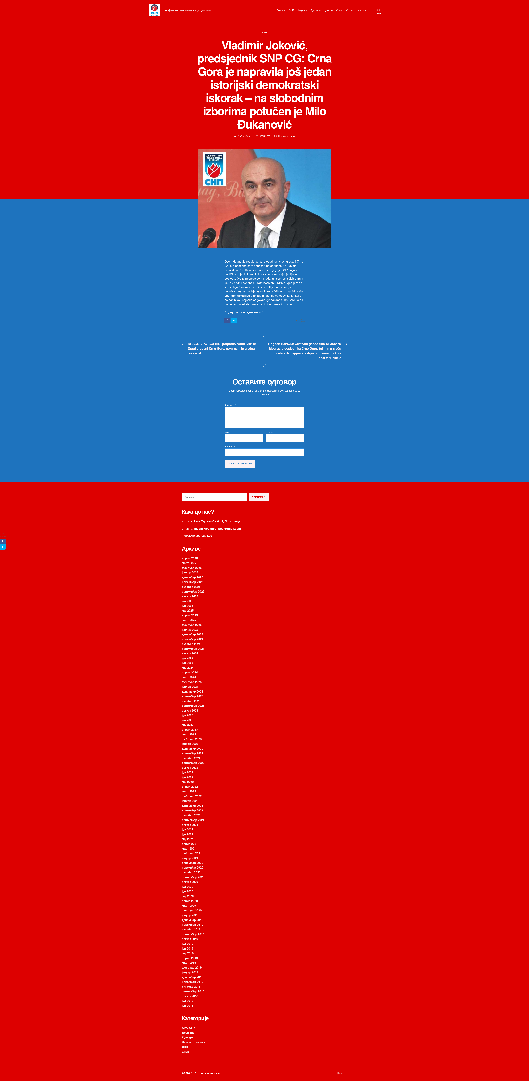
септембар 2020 (193, 877)
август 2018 (190, 996)
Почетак (281, 10)
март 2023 (189, 734)
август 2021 (190, 824)
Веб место (230, 446)
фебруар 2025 (192, 625)
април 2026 (190, 558)
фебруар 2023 (192, 739)
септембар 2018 (193, 991)
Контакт (362, 10)
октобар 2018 (191, 986)
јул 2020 (187, 886)
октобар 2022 (191, 758)
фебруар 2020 (192, 910)
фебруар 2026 (192, 567)
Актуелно (302, 10)
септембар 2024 (193, 648)
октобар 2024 (191, 644)
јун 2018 (187, 1005)
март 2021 (189, 848)
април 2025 (190, 615)
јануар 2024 (190, 686)
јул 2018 (187, 1001)
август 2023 (190, 710)
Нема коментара (286, 136)
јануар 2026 (190, 572)
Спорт (339, 10)
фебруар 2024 (192, 682)
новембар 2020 (192, 867)
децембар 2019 (192, 920)
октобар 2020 (191, 872)
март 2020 (189, 905)
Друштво (316, 10)
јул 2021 (187, 829)
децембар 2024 (192, 634)
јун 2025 (187, 606)
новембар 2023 (192, 696)
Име (227, 432)
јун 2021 (187, 834)
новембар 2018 (192, 981)
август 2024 (190, 653)
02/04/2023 (265, 136)
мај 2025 (188, 610)
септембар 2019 (193, 934)
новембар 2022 (192, 753)
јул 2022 (187, 772)
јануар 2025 (190, 629)
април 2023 (190, 729)
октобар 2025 (191, 587)
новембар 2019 (192, 924)
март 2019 (189, 962)
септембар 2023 (193, 705)
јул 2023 (187, 715)
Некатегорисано (193, 1042)
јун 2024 (187, 663)
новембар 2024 (192, 639)
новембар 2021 (192, 810)
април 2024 (190, 672)
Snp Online (246, 136)
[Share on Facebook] (227, 320)
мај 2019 (188, 953)
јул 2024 (187, 658)
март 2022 (189, 791)
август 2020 (190, 882)
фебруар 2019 (192, 967)
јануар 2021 (190, 858)
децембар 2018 (192, 977)
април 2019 (190, 958)
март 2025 (189, 620)
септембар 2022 (193, 763)
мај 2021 (188, 839)
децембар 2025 (192, 577)
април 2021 (190, 844)
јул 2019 (187, 943)
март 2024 (189, 677)
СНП (291, 10)
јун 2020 (187, 891)
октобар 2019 (191, 929)
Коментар (230, 405)
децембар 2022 (192, 748)
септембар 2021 (193, 820)
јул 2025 (187, 601)
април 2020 (190, 901)
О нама (350, 10)
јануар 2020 (190, 915)
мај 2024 (188, 667)
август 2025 (190, 596)
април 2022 (190, 786)
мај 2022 (188, 782)
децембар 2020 (192, 863)
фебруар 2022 (192, 796)
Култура (328, 10)
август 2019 (190, 939)
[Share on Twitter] (234, 320)
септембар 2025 (193, 591)
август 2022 (190, 767)
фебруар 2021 (192, 853)
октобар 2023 (191, 701)
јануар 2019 (190, 972)
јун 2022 (187, 777)
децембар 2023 (192, 691)
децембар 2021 (192, 805)
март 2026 (189, 563)
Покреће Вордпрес (210, 1073)
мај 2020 (188, 896)
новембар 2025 (192, 582)
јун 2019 (187, 948)
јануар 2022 (190, 801)
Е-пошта (271, 432)
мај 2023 (188, 724)
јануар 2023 (190, 743)
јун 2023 (187, 720)
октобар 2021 (191, 815)
